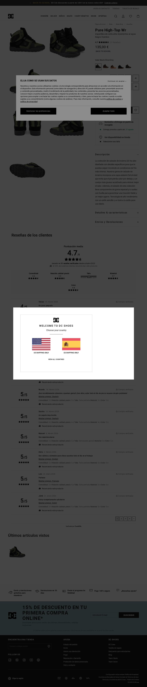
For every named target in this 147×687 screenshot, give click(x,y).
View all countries (56, 359)
